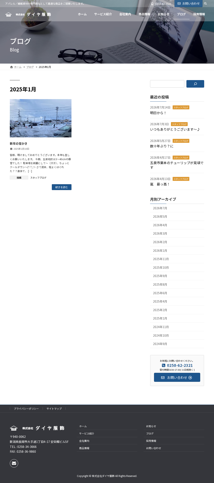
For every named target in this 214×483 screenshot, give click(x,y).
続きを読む (61, 187)
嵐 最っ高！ (160, 184)
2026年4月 (160, 225)
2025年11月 (161, 259)
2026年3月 (160, 233)
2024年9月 (160, 344)
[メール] (14, 463)
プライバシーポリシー (26, 408)
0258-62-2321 (163, 3)
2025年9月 (160, 276)
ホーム (83, 426)
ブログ (150, 433)
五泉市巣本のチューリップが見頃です (177, 165)
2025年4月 (160, 301)
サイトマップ (54, 408)
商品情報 (84, 448)
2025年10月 (161, 267)
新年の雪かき (18, 143)
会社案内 (84, 440)
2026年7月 (160, 208)
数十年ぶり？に (161, 145)
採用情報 (151, 440)
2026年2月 (160, 242)
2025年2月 (160, 310)
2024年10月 (161, 335)
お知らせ (151, 426)
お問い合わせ (191, 3)
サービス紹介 (86, 433)
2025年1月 (160, 318)
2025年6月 (160, 293)
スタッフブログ (38, 177)
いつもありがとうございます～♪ (175, 129)
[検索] (195, 84)
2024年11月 (161, 327)
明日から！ (158, 112)
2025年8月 (160, 284)
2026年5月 (160, 216)
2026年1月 (160, 250)
